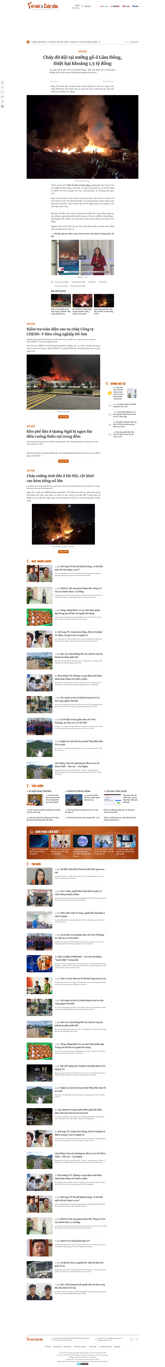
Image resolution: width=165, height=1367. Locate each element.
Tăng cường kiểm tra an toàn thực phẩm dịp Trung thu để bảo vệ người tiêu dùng (77, 612)
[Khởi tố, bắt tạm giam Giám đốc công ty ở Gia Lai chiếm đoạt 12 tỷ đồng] (39, 595)
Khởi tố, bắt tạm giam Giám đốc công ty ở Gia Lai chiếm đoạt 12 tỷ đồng (78, 590)
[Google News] (2, 106)
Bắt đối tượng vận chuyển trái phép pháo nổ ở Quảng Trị (80, 1068)
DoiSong (126, 6)
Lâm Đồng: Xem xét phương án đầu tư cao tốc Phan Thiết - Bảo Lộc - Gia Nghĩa (77, 765)
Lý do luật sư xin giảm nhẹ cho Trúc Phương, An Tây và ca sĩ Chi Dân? (75, 721)
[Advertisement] (82, 25)
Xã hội (82, 51)
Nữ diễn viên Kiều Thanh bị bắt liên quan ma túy (79, 871)
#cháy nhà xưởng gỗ (61, 282)
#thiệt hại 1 (92, 282)
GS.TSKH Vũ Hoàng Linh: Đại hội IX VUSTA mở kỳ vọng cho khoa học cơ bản (124, 424)
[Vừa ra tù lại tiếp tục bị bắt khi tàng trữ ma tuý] (39, 985)
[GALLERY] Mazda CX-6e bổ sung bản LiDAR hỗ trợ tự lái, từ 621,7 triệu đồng (124, 414)
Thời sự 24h (73, 42)
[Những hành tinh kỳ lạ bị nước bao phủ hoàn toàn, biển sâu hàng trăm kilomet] (82, 841)
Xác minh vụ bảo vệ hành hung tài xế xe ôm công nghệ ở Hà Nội (77, 699)
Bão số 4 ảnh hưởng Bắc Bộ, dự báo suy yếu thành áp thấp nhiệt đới (79, 655)
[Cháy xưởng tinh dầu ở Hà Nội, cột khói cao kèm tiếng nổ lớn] (104, 300)
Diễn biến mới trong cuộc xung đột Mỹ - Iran (83, 818)
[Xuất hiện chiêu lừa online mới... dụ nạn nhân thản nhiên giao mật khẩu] (112, 800)
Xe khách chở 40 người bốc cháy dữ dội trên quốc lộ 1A (79, 1264)
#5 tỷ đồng (102, 282)
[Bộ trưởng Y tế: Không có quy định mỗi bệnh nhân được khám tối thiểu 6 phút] (39, 682)
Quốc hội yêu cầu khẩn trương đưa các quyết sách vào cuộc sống (43, 811)
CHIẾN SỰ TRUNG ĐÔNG (78, 791)
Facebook (132, 1339)
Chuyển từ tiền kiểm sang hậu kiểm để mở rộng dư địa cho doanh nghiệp (53, 798)
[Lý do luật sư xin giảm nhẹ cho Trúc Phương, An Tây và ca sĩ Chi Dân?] (39, 726)
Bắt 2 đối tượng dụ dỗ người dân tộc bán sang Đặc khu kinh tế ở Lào (80, 1286)
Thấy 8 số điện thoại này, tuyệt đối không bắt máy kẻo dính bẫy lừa (120, 819)
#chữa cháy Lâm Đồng (78, 286)
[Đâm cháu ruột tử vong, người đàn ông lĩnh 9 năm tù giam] (39, 920)
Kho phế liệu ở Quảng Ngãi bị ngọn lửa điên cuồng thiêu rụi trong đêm (81, 311)
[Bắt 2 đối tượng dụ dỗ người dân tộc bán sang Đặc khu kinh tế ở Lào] (39, 1291)
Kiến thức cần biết (63, 42)
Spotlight (94, 42)
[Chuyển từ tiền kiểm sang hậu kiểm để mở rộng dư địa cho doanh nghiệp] (35, 800)
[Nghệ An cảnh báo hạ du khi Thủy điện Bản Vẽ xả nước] (39, 748)
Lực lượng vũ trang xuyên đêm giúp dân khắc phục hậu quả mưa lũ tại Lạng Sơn (78, 1111)
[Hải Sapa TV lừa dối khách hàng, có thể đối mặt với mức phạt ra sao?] (39, 573)
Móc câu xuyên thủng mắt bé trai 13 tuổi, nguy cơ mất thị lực (60, 851)
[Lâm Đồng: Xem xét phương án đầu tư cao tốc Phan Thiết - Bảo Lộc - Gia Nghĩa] (39, 770)
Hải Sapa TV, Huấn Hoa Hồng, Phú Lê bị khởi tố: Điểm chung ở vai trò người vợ (78, 634)
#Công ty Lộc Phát (61, 286)
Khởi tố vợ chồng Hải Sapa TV (75, 1241)
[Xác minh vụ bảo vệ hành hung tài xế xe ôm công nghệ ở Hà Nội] (39, 704)
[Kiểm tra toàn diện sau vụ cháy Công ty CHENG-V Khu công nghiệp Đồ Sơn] (61, 300)
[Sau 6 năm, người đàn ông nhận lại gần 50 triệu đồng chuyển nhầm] (39, 898)
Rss (136, 1339)
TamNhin (135, 6)
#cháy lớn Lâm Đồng (78, 282)
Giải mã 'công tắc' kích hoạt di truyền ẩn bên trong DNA (39, 851)
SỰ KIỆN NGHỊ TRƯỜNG (39, 791)
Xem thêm (100, 42)
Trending (34, 42)
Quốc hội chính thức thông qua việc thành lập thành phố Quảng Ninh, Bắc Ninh (43, 819)
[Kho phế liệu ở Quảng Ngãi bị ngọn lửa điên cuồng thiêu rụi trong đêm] (82, 300)
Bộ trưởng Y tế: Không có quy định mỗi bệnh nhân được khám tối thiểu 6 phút (78, 677)
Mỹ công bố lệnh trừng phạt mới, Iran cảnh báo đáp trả (81, 811)
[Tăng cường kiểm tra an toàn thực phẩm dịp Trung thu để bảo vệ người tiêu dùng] (39, 617)
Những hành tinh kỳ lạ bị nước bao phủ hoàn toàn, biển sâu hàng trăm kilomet (82, 852)
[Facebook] (2, 82)
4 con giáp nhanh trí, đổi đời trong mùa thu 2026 (124, 405)
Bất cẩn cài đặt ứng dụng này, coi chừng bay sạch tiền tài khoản (119, 811)
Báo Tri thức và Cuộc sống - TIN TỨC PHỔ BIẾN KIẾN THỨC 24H (43, 6)
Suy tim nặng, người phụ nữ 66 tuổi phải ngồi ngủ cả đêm (125, 851)
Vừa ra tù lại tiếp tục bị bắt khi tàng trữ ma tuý (83, 978)
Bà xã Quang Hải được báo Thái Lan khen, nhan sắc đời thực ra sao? (123, 434)
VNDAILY (115, 6)
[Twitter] (2, 92)
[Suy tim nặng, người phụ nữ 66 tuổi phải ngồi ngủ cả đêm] (125, 841)
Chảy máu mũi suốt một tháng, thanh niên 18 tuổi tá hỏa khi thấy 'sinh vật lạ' (118, 393)
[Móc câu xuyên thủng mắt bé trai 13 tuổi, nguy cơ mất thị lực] (60, 841)
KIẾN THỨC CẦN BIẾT (47, 831)
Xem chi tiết (63, 417)
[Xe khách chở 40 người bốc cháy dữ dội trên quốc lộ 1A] (39, 1269)
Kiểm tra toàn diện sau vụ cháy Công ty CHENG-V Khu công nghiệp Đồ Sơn (61, 311)
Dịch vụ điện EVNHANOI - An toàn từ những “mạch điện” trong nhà (78, 958)
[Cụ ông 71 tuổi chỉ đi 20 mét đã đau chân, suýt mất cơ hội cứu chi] (104, 841)
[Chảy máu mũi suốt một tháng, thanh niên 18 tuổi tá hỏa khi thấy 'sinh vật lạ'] (131, 393)
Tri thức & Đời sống (84, 42)
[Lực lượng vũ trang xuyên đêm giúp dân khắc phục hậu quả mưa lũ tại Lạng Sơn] (39, 1116)
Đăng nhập (134, 42)
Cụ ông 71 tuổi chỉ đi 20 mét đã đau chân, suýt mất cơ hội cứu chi (104, 851)
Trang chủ (28, 41)
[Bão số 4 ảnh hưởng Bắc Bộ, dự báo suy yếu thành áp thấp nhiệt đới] (39, 661)
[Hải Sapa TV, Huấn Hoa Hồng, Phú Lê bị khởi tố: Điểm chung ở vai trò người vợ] (39, 639)
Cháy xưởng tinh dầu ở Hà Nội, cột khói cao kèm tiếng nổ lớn (103, 311)
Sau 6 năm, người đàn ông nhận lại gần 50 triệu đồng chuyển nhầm (78, 893)
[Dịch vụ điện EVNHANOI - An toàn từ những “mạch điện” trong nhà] (39, 963)
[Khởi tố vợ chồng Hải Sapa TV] (39, 1247)
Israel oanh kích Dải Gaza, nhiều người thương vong (92, 797)
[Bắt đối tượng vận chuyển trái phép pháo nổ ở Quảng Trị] (39, 1073)
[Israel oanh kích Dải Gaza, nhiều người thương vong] (73, 800)
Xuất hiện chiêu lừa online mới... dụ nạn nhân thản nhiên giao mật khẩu (130, 798)
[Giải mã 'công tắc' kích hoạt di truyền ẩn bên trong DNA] (39, 841)
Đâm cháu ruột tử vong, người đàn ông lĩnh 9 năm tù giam (80, 915)
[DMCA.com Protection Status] (82, 1364)
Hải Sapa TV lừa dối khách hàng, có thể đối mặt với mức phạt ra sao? (79, 568)
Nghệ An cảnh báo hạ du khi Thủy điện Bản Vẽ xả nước (79, 743)
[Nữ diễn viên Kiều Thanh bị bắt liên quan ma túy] (39, 876)
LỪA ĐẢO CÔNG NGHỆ (116, 791)
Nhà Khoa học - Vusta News (47, 42)
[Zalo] (2, 87)
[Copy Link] (2, 101)
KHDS (104, 6)
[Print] (2, 96)
